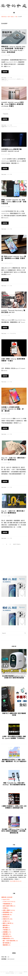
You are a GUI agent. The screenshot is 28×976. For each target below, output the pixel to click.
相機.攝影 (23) (7, 934)
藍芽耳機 (14, 333)
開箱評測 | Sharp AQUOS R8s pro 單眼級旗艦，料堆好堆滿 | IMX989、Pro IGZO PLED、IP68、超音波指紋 (13, 49)
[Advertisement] (12, 558)
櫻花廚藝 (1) (6, 927)
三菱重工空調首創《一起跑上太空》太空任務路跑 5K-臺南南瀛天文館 (14, 807)
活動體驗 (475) (7, 932)
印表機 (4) (5, 908)
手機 (11, 77)
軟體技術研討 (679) (8, 938)
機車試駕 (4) (6, 925)
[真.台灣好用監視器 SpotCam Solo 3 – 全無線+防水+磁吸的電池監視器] (14, 674)
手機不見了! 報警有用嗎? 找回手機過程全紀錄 (14, 714)
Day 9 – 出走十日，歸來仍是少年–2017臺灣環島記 (13, 512)
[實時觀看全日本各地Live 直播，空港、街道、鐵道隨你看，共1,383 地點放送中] (14, 757)
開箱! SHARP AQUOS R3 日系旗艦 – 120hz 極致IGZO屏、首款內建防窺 (13, 201)
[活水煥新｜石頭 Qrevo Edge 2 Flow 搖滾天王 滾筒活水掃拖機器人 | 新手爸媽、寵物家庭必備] (14, 827)
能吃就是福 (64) (7, 936)
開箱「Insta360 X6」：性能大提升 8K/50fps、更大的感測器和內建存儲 (14, 784)
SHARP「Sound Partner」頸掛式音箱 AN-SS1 (13, 311)
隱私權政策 (8, 973)
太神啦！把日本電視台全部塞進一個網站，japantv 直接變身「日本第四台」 (14, 737)
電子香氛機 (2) (7, 943)
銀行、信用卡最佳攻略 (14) (10, 940)
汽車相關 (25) (6, 930)
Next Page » (17, 544)
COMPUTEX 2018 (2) (9, 901)
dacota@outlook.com (16, 881)
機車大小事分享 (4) (8, 923)
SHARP (8, 77)
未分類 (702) (6, 921)
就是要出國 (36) (7, 914)
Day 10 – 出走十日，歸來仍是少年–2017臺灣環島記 (13, 459)
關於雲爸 (25, 971)
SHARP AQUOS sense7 (12, 126)
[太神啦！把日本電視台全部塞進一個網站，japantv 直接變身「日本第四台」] (14, 734)
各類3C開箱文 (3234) (9, 910)
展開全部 (3, 897)
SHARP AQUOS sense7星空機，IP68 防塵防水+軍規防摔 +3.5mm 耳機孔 (12, 104)
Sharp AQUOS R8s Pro (12, 79)
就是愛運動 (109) (7, 912)
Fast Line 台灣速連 (18, 973)
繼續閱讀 (5, 71)
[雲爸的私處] (14, 8)
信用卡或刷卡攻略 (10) (9, 906)
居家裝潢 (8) (6, 917)
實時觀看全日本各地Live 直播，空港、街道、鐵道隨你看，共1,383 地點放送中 (14, 760)
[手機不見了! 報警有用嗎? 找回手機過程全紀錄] (14, 711)
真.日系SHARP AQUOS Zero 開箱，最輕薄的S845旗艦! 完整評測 (13, 258)
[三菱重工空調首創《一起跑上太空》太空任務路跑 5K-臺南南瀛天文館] (14, 804)
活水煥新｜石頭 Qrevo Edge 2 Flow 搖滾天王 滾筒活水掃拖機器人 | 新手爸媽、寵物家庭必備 (14, 831)
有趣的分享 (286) (7, 919)
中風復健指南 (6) (7, 903)
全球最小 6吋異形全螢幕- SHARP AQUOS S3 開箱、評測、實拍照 (12, 409)
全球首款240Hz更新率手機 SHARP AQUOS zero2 (11, 150)
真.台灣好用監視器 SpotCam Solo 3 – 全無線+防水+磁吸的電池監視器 (14, 677)
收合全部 (9, 897)
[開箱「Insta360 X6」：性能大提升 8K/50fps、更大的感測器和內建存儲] (14, 781)
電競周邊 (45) (6, 945)
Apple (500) (6, 899)
